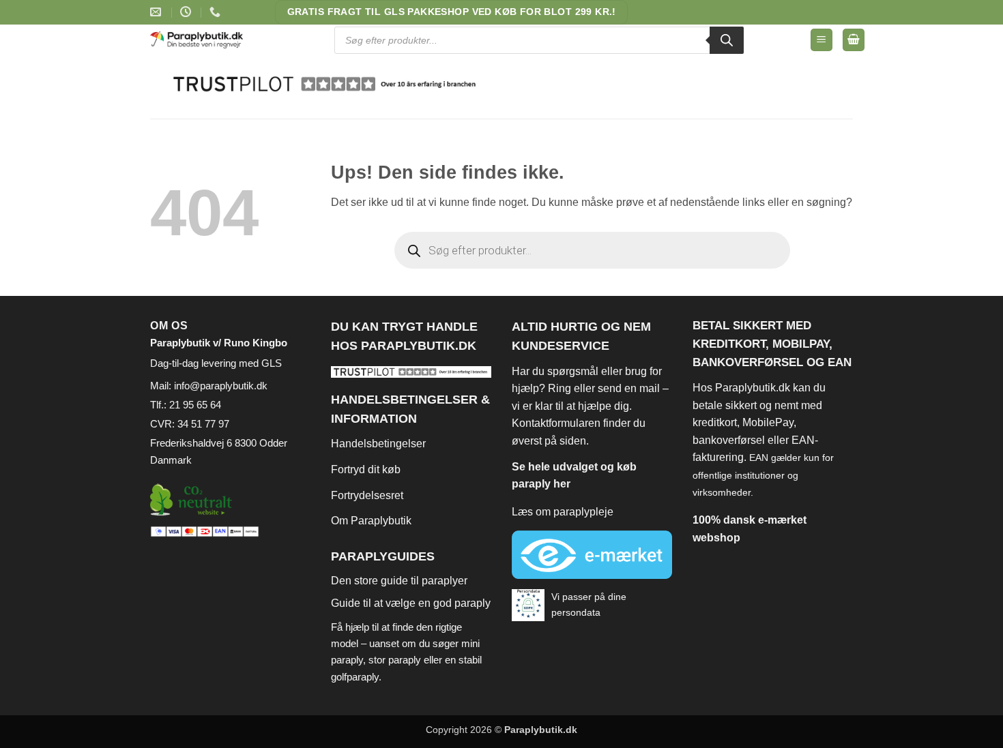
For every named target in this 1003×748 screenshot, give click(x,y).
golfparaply (355, 677)
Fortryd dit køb (366, 469)
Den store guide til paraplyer (399, 580)
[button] (821, 40)
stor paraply (394, 659)
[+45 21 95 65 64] (216, 12)
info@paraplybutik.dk (220, 385)
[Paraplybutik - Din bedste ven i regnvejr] (205, 40)
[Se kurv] (853, 40)
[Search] (727, 40)
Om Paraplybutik (371, 520)
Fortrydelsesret (367, 495)
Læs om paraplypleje (562, 512)
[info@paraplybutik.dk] (157, 12)
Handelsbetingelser (378, 443)
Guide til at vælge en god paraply (411, 603)
